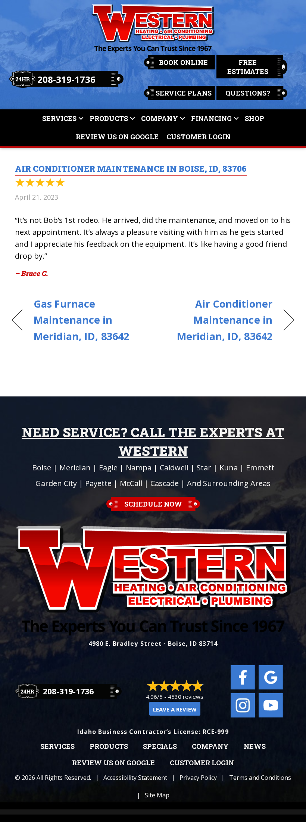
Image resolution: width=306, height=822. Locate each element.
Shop (254, 118)
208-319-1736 (66, 79)
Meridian (75, 468)
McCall (131, 483)
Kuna (228, 468)
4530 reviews (185, 696)
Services (59, 118)
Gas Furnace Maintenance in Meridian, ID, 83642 (81, 320)
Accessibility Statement (135, 777)
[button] (80, 118)
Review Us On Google (117, 136)
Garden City (56, 483)
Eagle (108, 468)
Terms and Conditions (260, 777)
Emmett (260, 468)
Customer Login (198, 136)
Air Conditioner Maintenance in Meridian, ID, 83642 (216, 320)
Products (109, 118)
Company (159, 118)
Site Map (157, 795)
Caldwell (174, 468)
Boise (41, 468)
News (255, 746)
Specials (160, 746)
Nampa (139, 468)
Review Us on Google (113, 763)
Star (204, 468)
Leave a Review (175, 709)
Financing (211, 118)
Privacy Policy (198, 777)
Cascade (164, 483)
